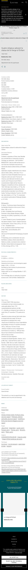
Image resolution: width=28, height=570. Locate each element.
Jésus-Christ (4, 428)
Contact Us (14, 539)
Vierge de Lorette (21, 437)
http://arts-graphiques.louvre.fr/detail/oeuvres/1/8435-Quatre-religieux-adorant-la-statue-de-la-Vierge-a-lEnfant (13, 470)
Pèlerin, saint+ (9, 432)
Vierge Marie (12, 428)
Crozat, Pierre (4, 410)
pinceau (3, 446)
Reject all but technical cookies (14, 561)
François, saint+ (5, 430)
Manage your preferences (14, 566)
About (14, 536)
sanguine (9, 446)
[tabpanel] (14, 510)
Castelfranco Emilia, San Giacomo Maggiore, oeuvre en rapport (13, 421)
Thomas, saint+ (15, 430)
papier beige (21, 444)
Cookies (14, 544)
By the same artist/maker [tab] (14, 487)
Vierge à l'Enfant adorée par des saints (12, 439)
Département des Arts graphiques (10, 98)
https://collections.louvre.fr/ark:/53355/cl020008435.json (13, 462)
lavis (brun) (4, 444)
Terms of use (14, 541)
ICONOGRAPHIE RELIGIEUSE (8, 437)
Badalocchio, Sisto (6, 57)
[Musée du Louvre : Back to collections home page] (14, 2)
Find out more (18, 552)
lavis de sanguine (12, 444)
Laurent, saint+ (20, 428)
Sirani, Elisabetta (5, 129)
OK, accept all (14, 557)
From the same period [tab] (14, 488)
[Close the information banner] (26, 15)
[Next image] (25, 41)
